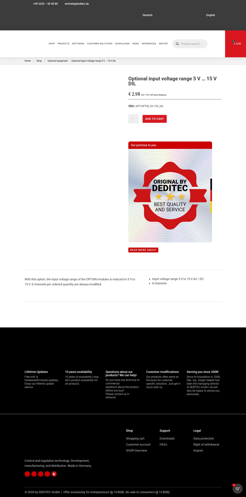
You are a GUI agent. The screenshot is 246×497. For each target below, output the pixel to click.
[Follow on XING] (34, 474)
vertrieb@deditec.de (77, 4)
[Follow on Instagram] (47, 474)
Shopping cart (135, 438)
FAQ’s (163, 444)
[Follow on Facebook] (40, 474)
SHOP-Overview (136, 450)
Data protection (203, 438)
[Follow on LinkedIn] (27, 474)
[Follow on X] (54, 474)
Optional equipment (58, 60)
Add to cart (154, 118)
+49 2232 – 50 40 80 (45, 4)
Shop (39, 60)
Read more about (143, 250)
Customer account (138, 444)
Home (28, 60)
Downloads (167, 438)
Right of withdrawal (206, 444)
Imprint (198, 450)
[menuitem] (122, 16)
